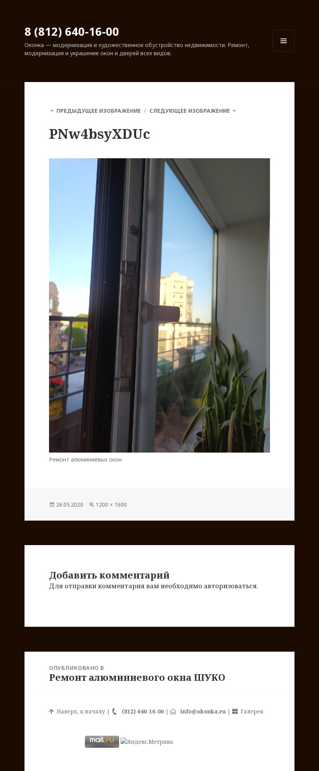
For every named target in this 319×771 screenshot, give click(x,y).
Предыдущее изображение (98, 110)
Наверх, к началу (79, 711)
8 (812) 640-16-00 (72, 31)
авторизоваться (230, 585)
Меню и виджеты (283, 51)
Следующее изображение (189, 110)
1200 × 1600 (111, 504)
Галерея (250, 711)
